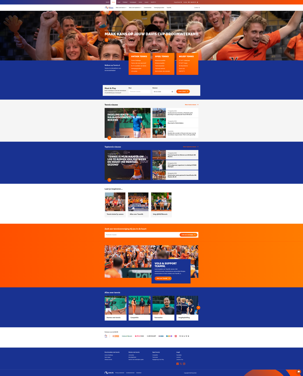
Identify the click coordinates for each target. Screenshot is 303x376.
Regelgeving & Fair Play (158, 359)
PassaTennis (177, 2)
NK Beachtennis (183, 66)
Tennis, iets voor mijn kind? (138, 63)
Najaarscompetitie (160, 60)
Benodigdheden (132, 357)
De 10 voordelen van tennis (138, 66)
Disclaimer (138, 372)
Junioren (178, 357)
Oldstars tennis (108, 359)
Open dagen (108, 357)
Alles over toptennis (134, 7)
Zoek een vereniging (187, 235)
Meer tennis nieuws (190, 104)
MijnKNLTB (193, 2)
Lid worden (134, 71)
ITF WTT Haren (183, 63)
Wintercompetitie (159, 63)
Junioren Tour (179, 359)
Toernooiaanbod (159, 66)
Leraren (146, 2)
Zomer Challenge (136, 60)
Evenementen (147, 7)
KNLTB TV (153, 2)
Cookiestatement (130, 372)
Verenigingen (133, 2)
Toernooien (155, 357)
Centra (140, 2)
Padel (118, 2)
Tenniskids (178, 355)
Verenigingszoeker (159, 7)
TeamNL (169, 7)
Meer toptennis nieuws (189, 147)
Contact (185, 2)
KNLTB (107, 2)
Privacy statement (119, 372)
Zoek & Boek (182, 91)
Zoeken (196, 7)
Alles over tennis (120, 7)
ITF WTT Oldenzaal (184, 60)
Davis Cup (182, 68)
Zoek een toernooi (160, 68)
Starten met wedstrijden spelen (136, 359)
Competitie (155, 355)
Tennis (113, 2)
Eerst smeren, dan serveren (162, 71)
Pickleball (125, 2)
